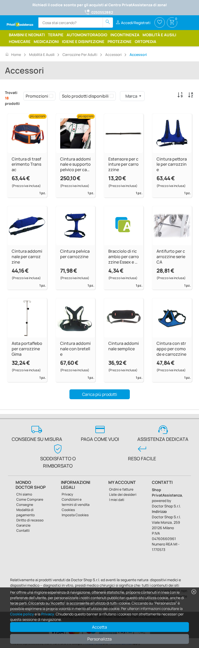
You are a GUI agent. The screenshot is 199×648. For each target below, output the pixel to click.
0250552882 (102, 12)
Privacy (47, 613)
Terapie (55, 34)
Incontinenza (124, 34)
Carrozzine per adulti (79, 54)
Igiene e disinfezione (83, 41)
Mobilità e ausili (159, 34)
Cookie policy (22, 613)
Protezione (120, 41)
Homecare (20, 41)
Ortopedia (145, 41)
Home (13, 54)
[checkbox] (51, 96)
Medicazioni (46, 41)
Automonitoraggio (87, 34)
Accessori (113, 54)
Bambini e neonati (27, 34)
